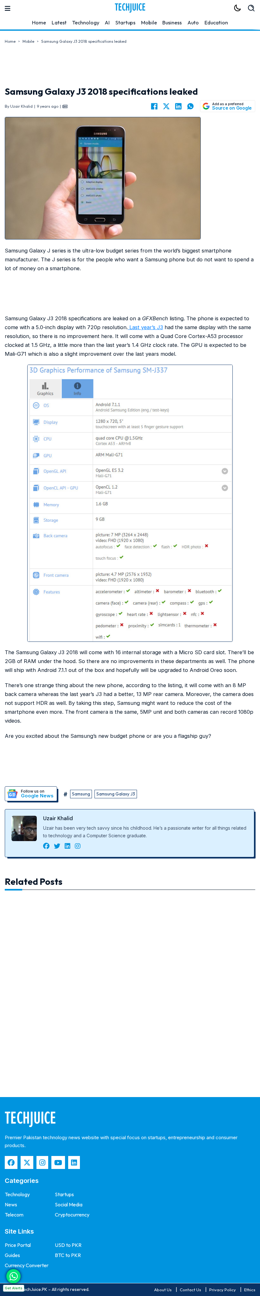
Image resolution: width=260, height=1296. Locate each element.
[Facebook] (154, 106)
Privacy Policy (222, 1289)
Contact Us (190, 1289)
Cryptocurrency (72, 1214)
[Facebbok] (11, 1162)
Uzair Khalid (58, 818)
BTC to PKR (68, 1255)
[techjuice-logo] (130, 8)
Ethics (249, 1289)
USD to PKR (68, 1245)
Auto (193, 22)
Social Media (68, 1204)
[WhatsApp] (190, 106)
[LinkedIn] (178, 106)
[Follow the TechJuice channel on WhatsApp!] (13, 1276)
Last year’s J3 (145, 327)
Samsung (81, 794)
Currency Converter (27, 1265)
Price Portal (18, 1245)
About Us (163, 1289)
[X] (166, 106)
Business (172, 22)
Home (39, 22)
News (11, 1204)
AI (107, 22)
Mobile (149, 22)
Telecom (14, 1214)
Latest (59, 22)
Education (216, 22)
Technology (85, 22)
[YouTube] (58, 1162)
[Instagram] (42, 1162)
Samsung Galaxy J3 (115, 794)
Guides (12, 1255)
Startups (125, 22)
